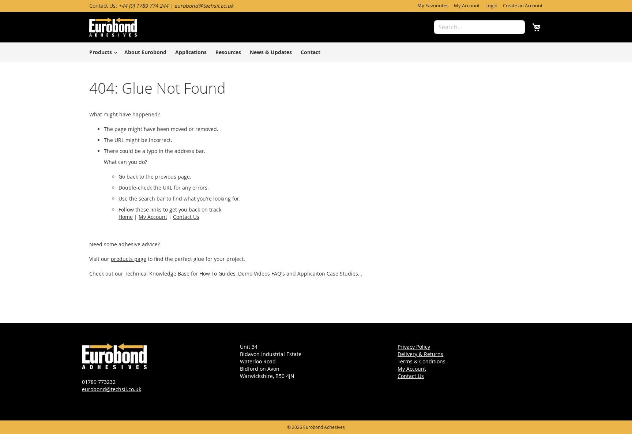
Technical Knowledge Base (157, 273)
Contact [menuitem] (310, 52)
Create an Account (523, 5)
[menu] (316, 52)
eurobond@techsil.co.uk (111, 389)
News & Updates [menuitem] (271, 52)
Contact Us (186, 216)
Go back (128, 176)
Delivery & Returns (420, 354)
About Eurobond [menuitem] (145, 52)
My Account (467, 5)
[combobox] (479, 27)
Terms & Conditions (421, 361)
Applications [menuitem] (191, 52)
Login (491, 5)
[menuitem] (102, 52)
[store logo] (113, 27)
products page (128, 258)
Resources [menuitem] (228, 52)
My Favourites (432, 5)
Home (125, 216)
